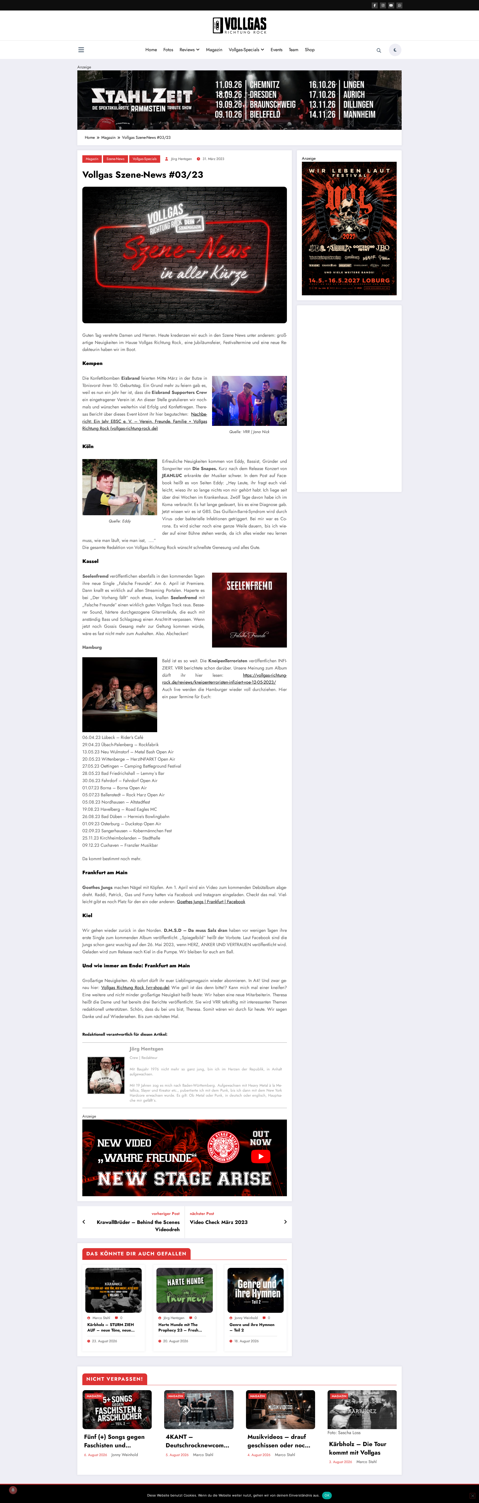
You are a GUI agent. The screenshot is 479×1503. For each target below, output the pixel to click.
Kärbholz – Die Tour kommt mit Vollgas (276, 1448)
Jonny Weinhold (246, 1317)
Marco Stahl (101, 1317)
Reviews (187, 49)
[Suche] (379, 50)
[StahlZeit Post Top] (239, 99)
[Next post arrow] (285, 1222)
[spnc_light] (395, 50)
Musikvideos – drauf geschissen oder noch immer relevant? (196, 1441)
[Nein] (472, 1496)
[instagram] (383, 5)
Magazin (214, 49)
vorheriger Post (166, 1213)
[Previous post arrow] (84, 1222)
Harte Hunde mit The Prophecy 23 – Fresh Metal (178, 1327)
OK (327, 1495)
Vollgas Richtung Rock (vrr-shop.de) (135, 987)
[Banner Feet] (184, 1157)
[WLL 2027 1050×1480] (349, 228)
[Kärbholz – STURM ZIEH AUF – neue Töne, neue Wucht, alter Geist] (113, 1290)
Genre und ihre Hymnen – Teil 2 (252, 1327)
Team (293, 49)
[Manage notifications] (13, 1490)
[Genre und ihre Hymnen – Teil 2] (256, 1290)
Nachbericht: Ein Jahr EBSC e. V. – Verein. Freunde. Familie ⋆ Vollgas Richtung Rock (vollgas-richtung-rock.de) (144, 421)
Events (276, 49)
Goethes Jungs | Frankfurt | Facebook (211, 901)
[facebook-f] (375, 5)
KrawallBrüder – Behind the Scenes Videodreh (138, 1226)
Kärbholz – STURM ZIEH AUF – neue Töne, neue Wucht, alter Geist (110, 1327)
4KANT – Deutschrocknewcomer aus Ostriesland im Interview (116, 1441)
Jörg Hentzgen (181, 158)
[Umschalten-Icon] (81, 50)
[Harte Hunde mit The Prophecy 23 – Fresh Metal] (184, 1290)
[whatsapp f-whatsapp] (399, 5)
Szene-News (115, 158)
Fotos (168, 49)
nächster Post (202, 1213)
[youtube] (391, 5)
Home (151, 49)
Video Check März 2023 (218, 1222)
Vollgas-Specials (244, 49)
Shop (310, 49)
